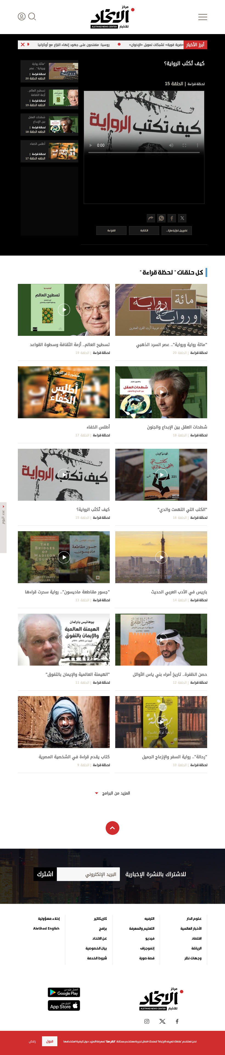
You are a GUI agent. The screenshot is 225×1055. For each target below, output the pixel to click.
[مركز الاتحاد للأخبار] (112, 17)
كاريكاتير (100, 918)
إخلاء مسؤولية (49, 918)
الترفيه (149, 918)
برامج (103, 928)
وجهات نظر (192, 958)
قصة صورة (146, 958)
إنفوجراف (147, 948)
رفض (32, 1041)
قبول (49, 1041)
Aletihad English (46, 928)
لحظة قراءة (195, 84)
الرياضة (196, 948)
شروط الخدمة (97, 958)
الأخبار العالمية (191, 928)
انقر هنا (110, 1041)
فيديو (149, 938)
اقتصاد (196, 938)
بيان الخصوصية (96, 948)
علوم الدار (194, 918)
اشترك (45, 874)
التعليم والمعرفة (141, 928)
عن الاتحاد (99, 938)
